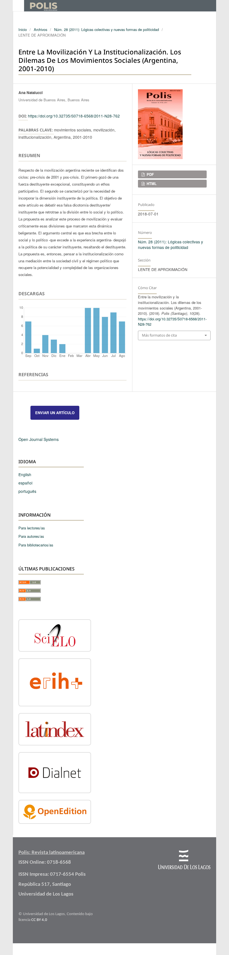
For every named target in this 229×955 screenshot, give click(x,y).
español (25, 483)
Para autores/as (31, 536)
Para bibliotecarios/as (35, 545)
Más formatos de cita (159, 335)
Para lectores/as (31, 528)
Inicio (22, 29)
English (24, 474)
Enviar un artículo (55, 412)
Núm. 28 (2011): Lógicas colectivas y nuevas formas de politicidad (106, 29)
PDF (149, 174)
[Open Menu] (18, 5)
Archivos (40, 29)
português (27, 491)
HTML (151, 183)
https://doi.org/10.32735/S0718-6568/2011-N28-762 (74, 116)
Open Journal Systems (38, 439)
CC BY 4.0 (39, 920)
